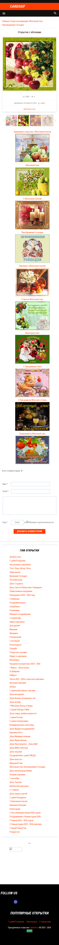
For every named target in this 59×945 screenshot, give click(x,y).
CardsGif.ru (34, 927)
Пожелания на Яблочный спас (32, 433)
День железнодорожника (21, 770)
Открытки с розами (18, 652)
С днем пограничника (19, 721)
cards (43, 103)
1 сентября (14, 778)
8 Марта (13, 675)
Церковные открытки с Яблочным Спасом (32, 131)
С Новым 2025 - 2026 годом (21, 820)
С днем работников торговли (22, 690)
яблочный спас (29, 109)
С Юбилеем (14, 599)
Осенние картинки (17, 774)
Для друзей (15, 625)
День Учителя (16, 782)
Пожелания (14, 610)
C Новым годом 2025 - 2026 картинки (26, 824)
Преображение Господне (32, 232)
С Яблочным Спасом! (32, 198)
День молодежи (17, 694)
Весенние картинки (18, 683)
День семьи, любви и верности (23, 713)
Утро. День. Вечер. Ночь (20, 568)
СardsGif (17, 6)
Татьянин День (16, 579)
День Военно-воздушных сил (23, 698)
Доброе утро (15, 557)
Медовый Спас (16, 763)
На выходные (15, 644)
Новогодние (15, 809)
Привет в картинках (18, 656)
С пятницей (14, 641)
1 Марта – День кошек (19, 667)
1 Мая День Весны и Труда (21, 705)
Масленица (14, 660)
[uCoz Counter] (15, 851)
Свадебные (15, 606)
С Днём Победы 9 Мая (19, 709)
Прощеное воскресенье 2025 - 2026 (25, 664)
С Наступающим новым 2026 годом (25, 812)
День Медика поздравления (22, 729)
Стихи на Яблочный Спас (32, 299)
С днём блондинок (18, 797)
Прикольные (15, 572)
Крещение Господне (18, 576)
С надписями (15, 618)
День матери (15, 702)
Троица (13, 686)
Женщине (14, 633)
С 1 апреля (14, 790)
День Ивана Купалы (18, 740)
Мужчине (13, 629)
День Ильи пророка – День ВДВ (24, 744)
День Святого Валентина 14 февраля (26, 587)
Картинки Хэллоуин (18, 805)
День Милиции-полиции (20, 736)
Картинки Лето (16, 732)
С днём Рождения (17, 560)
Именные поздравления (20, 614)
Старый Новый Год (18, 828)
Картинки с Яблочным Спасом (32, 266)
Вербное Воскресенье (19, 786)
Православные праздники (21, 591)
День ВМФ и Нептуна (19, 748)
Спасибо (13, 648)
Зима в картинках (17, 622)
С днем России (16, 717)
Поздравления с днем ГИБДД (23, 755)
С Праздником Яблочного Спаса (32, 400)
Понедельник (15, 637)
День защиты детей (18, 793)
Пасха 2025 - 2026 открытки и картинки (27, 679)
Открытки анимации (19, 21)
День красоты (16, 759)
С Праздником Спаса (32, 366)
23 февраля (14, 671)
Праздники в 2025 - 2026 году (22, 595)
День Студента (16, 583)
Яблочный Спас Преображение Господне (27, 767)
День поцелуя (16, 751)
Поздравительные (18, 602)
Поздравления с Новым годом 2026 (25, 816)
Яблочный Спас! (32, 333)
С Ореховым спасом (18, 801)
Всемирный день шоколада (22, 725)
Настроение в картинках (20, 564)
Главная (5, 21)
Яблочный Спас (32, 165)
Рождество (15, 832)
